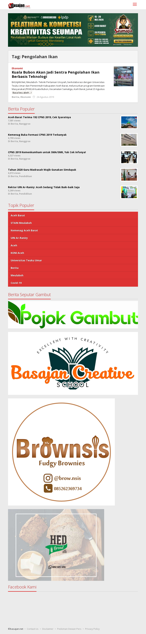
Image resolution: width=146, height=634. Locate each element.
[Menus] (135, 4)
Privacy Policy (92, 628)
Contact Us (32, 628)
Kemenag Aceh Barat (24, 230)
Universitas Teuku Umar (26, 260)
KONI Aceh (17, 253)
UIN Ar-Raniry (19, 238)
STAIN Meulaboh (21, 223)
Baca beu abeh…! (22, 92)
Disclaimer (47, 628)
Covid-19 (16, 283)
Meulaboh (17, 275)
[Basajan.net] (19, 5)
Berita (15, 97)
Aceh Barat (18, 215)
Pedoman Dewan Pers (69, 628)
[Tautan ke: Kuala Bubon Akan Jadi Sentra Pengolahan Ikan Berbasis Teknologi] (124, 76)
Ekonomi (17, 68)
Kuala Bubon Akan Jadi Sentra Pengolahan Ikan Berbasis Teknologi (56, 74)
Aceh (14, 245)
